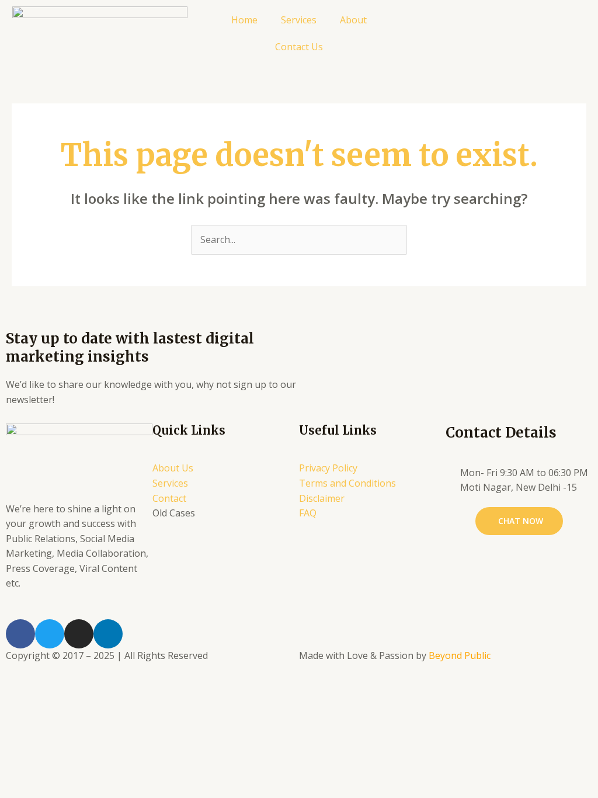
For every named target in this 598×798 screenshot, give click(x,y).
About (353, 19)
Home (244, 19)
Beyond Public (460, 655)
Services (299, 19)
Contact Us (299, 46)
